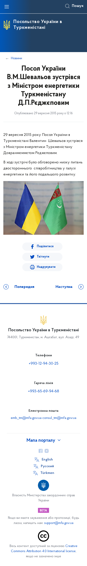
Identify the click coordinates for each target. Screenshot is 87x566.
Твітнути (43, 256)
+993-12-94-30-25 (43, 364)
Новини (16, 58)
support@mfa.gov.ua (58, 523)
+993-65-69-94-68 (43, 391)
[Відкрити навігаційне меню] (6, 6)
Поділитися (45, 246)
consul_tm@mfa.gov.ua (59, 418)
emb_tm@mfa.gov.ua (26, 418)
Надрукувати (46, 267)
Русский (47, 466)
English (47, 459)
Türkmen (47, 473)
